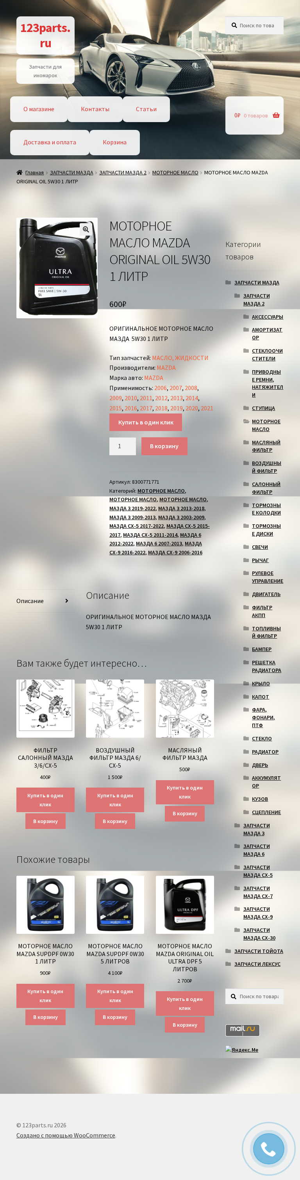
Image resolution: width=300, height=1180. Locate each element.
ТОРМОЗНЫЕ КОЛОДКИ (266, 509)
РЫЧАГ (260, 560)
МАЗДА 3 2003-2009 (181, 517)
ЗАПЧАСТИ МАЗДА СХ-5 (258, 871)
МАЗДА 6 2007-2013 (159, 543)
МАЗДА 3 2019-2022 (132, 508)
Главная (34, 172)
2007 (176, 388)
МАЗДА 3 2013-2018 (181, 508)
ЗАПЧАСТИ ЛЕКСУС (257, 963)
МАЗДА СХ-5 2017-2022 (136, 525)
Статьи (146, 109)
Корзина (115, 142)
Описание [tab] (30, 601)
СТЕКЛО (262, 738)
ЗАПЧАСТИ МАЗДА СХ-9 (258, 912)
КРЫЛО (261, 683)
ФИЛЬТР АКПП (262, 611)
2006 (160, 388)
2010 (131, 398)
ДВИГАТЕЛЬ (266, 594)
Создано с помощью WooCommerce (65, 1135)
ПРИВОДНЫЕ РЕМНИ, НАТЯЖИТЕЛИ (267, 383)
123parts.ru (45, 35)
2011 (146, 398)
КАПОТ (260, 696)
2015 (115, 408)
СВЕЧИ (260, 546)
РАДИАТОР (265, 751)
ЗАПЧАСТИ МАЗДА (71, 172)
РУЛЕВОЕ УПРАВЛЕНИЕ (267, 577)
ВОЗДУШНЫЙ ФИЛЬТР (266, 467)
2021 (207, 408)
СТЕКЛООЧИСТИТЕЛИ (267, 354)
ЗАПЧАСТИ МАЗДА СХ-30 (259, 933)
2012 (161, 398)
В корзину (164, 446)
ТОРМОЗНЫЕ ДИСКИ (266, 529)
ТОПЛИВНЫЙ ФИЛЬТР (266, 632)
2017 (146, 408)
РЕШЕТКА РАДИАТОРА (266, 666)
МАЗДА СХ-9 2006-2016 (175, 552)
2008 (191, 388)
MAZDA (166, 367)
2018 (161, 408)
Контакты (95, 109)
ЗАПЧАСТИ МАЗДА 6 (256, 850)
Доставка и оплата (49, 142)
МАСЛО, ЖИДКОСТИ (180, 358)
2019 (176, 408)
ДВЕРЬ (260, 764)
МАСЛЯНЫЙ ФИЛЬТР (266, 446)
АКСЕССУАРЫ (267, 316)
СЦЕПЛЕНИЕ (266, 812)
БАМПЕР (261, 649)
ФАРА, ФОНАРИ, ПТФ (263, 717)
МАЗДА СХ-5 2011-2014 (150, 534)
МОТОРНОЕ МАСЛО (175, 172)
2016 (131, 408)
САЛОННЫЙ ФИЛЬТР (266, 488)
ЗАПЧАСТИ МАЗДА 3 (256, 829)
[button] (86, 229)
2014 (192, 398)
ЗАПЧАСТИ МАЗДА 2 (122, 172)
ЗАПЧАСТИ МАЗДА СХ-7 (258, 892)
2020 (192, 408)
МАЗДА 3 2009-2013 (132, 517)
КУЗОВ (260, 798)
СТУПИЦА (263, 408)
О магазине (38, 109)
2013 (176, 398)
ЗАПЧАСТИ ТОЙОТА (258, 951)
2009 (115, 398)
